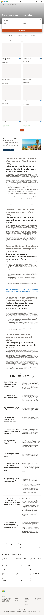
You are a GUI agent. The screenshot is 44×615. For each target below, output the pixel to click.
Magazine (16, 600)
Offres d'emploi (17, 596)
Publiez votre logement (24, 1)
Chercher (22, 30)
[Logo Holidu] (6, 2)
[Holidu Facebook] (24, 609)
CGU (39, 611)
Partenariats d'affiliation (27, 604)
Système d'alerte (35, 613)
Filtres (33, 40)
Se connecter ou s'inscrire (8, 149)
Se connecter (32, 1)
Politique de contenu (15, 613)
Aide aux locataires (28, 596)
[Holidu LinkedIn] (22, 609)
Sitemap (21, 613)
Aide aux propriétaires (27, 599)
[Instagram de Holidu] (20, 609)
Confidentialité (8, 613)
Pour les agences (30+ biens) (38, 599)
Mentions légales (34, 611)
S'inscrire (37, 1)
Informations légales (27, 613)
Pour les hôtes (37, 596)
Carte (12, 40)
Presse (26, 601)
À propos (16, 598)
